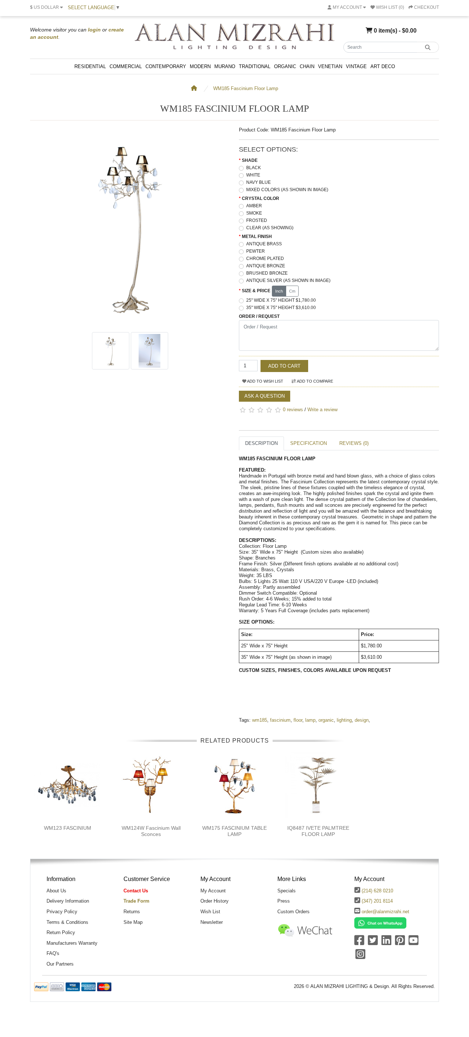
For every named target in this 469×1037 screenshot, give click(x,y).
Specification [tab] (308, 443)
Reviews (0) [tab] (354, 443)
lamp (310, 720)
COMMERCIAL (126, 66)
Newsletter (211, 922)
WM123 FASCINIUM (67, 828)
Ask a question (264, 396)
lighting (344, 720)
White (253, 175)
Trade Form (136, 901)
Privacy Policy (62, 911)
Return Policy (61, 932)
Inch (279, 291)
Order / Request (259, 316)
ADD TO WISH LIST (264, 381)
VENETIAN (330, 66)
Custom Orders (293, 911)
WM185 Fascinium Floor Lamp (245, 88)
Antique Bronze (265, 265)
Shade (250, 160)
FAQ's (53, 953)
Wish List (210, 911)
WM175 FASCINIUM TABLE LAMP (234, 831)
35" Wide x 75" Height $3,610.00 (281, 307)
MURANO (224, 66)
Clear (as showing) (269, 227)
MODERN (200, 66)
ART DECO (382, 66)
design (362, 720)
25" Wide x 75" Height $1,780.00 (281, 300)
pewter (255, 251)
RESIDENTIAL (90, 66)
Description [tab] (261, 443)
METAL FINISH (257, 236)
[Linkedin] (386, 942)
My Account (213, 890)
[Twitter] (373, 942)
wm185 (259, 720)
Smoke (254, 213)
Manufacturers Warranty (72, 943)
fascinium (280, 720)
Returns (131, 911)
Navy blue (258, 182)
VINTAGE (356, 66)
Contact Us (135, 890)
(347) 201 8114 (377, 901)
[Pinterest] (400, 942)
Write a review (322, 409)
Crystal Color (260, 198)
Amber (254, 205)
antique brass (264, 243)
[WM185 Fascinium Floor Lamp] (130, 324)
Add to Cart (284, 366)
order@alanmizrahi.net (385, 911)
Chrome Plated (265, 258)
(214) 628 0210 (377, 890)
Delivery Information (68, 901)
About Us (56, 890)
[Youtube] (413, 942)
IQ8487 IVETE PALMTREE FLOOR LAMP (318, 831)
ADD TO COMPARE (314, 381)
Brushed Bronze (267, 273)
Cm (292, 291)
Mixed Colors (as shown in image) (287, 189)
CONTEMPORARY (165, 66)
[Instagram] (360, 956)
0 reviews (293, 409)
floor (297, 720)
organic (326, 720)
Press (283, 901)
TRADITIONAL (254, 66)
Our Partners (60, 964)
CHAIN (307, 66)
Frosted (256, 220)
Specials (286, 890)
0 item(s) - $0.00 (394, 30)
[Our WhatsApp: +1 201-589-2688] (380, 922)
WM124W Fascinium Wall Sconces (151, 831)
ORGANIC (285, 66)
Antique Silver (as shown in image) (288, 280)
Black (253, 167)
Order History (214, 901)
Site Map (133, 922)
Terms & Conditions (67, 922)
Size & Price (256, 290)
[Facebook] (359, 942)
